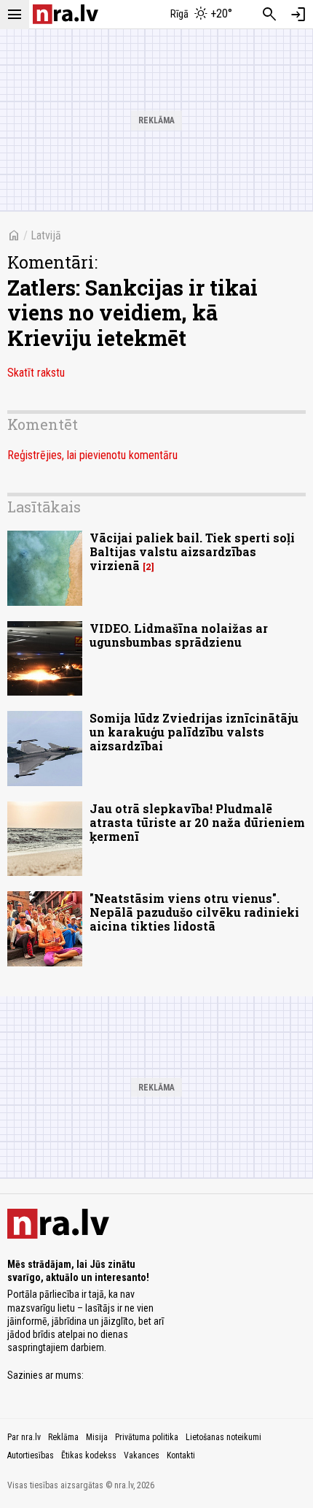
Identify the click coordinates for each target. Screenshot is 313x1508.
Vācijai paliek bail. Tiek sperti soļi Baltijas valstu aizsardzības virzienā (192, 551)
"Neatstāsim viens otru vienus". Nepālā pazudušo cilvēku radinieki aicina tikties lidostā (194, 912)
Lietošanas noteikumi (223, 1437)
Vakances (141, 1455)
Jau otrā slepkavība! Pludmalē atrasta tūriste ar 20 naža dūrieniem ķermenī (197, 822)
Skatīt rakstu (36, 373)
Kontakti (181, 1455)
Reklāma (63, 1437)
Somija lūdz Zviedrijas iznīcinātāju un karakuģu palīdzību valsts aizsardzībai (194, 731)
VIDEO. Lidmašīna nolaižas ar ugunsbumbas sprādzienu (179, 635)
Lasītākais (44, 506)
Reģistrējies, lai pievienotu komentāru (92, 455)
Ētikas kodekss (88, 1455)
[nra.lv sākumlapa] (65, 14)
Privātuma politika (146, 1437)
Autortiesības (30, 1455)
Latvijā (46, 235)
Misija (97, 1437)
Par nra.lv (24, 1437)
